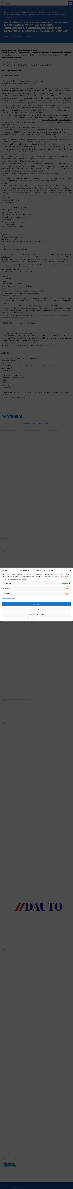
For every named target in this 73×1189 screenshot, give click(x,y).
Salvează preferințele (36, 614)
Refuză (36, 609)
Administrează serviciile (8, 598)
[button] (70, 570)
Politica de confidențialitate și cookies (37, 618)
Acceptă (36, 604)
